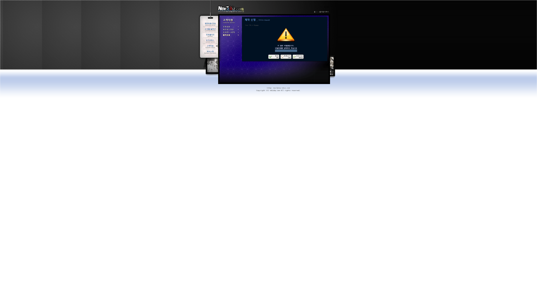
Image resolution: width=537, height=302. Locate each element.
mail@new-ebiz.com (281, 88)
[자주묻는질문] (231, 30)
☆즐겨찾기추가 (323, 12)
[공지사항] (231, 28)
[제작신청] (231, 36)
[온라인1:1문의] (231, 33)
